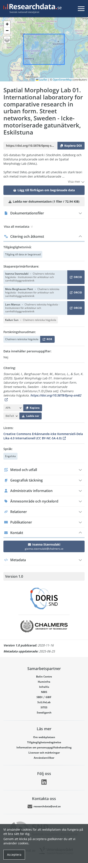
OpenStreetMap (62, 79)
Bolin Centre (44, 676)
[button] (7, 24)
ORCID (77, 278)
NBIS (44, 692)
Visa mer (74, 181)
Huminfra (44, 682)
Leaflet (42, 79)
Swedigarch (44, 712)
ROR (49, 340)
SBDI (40, 697)
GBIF (48, 697)
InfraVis (44, 687)
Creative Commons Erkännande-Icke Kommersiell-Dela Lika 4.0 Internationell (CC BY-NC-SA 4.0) (43, 436)
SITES (44, 707)
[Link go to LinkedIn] (44, 782)
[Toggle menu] (81, 8)
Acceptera (14, 855)
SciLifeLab (44, 702)
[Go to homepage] (32, 8)
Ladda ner (32, 416)
